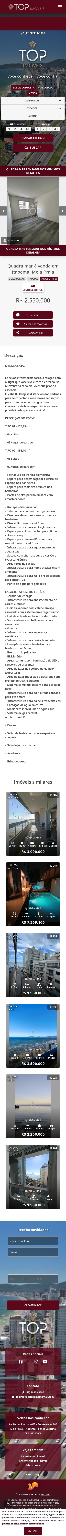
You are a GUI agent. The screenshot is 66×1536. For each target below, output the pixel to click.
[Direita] (62, 210)
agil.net (45, 1494)
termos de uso (36, 1523)
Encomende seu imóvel (33, 1460)
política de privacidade (14, 1523)
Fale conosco (33, 1465)
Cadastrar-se (33, 1305)
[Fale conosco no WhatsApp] (28, 1361)
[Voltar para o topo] (8, 1504)
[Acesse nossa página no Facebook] (21, 1361)
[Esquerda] (3, 210)
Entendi (33, 1530)
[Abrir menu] (59, 6)
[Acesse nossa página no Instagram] (36, 1361)
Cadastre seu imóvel (33, 1456)
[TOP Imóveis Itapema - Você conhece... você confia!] (33, 54)
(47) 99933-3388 (35, 33)
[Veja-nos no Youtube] (44, 1361)
